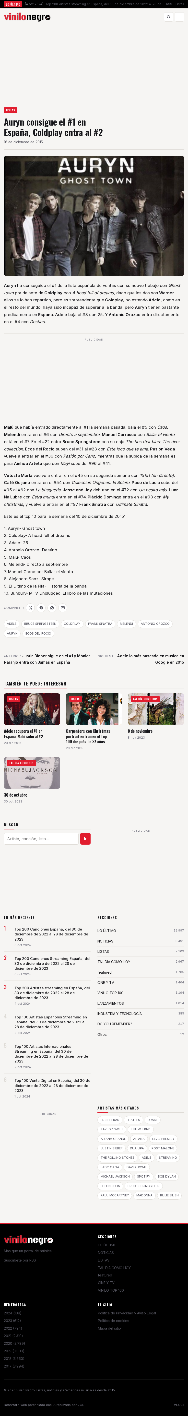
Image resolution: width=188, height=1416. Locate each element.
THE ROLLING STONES (117, 1157)
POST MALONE (163, 1148)
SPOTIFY (143, 1176)
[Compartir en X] (30, 607)
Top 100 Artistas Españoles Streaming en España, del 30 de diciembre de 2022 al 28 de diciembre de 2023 (50, 1022)
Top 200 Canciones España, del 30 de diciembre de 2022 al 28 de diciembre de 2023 (51, 934)
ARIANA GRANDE (113, 1139)
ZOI (80, 1405)
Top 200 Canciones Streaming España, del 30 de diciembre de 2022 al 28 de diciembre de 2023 (52, 963)
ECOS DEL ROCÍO (38, 633)
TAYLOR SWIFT (112, 1129)
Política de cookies (113, 1321)
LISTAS (10, 110)
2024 (13, 1313)
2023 (12, 1321)
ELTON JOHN (110, 1186)
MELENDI (126, 623)
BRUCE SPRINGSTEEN (40, 623)
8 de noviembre (140, 731)
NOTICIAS (106, 1253)
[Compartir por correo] (62, 607)
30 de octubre (15, 795)
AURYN (12, 633)
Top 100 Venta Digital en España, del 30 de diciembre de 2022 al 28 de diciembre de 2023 (52, 1085)
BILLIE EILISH (169, 1195)
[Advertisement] (94, 62)
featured (105, 1275)
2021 (13, 1336)
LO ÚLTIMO (107, 1245)
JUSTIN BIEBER (112, 1148)
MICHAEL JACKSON (115, 1176)
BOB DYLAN (167, 1176)
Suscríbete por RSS (20, 1260)
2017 (14, 1366)
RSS (169, 4)
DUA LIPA (137, 1148)
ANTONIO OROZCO (155, 623)
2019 (14, 1351)
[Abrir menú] (179, 17)
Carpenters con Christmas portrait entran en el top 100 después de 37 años (88, 736)
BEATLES (133, 1120)
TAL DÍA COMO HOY (114, 1268)
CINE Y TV (106, 1283)
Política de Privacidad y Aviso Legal (127, 1313)
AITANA (139, 1139)
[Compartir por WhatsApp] (51, 607)
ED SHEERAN (110, 1120)
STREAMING (168, 1157)
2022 (13, 1328)
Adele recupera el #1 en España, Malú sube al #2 (23, 733)
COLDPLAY (72, 623)
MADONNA (144, 1195)
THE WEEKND (141, 1129)
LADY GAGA (110, 1167)
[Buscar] (168, 17)
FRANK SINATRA (100, 623)
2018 (14, 1359)
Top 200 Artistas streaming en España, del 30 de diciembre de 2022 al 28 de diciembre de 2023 (52, 993)
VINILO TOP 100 (111, 1290)
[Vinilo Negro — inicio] (27, 17)
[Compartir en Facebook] (41, 607)
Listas (180, 4)
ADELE (11, 623)
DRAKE (153, 1120)
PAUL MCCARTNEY (115, 1195)
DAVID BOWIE (137, 1167)
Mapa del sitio (109, 1328)
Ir (85, 838)
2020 (14, 1343)
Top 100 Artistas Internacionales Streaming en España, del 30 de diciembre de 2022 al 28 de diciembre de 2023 (51, 1053)
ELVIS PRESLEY (163, 1139)
